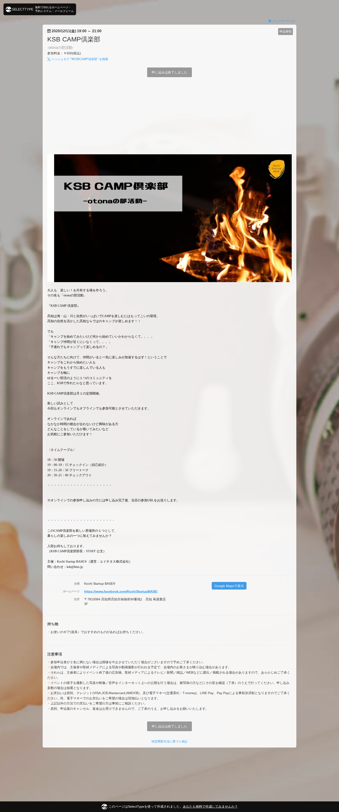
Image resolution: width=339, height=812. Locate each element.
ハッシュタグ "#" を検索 (79, 59)
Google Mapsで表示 (229, 586)
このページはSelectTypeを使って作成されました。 (173, 806)
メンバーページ (283, 21)
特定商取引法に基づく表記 (169, 741)
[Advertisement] (169, 120)
